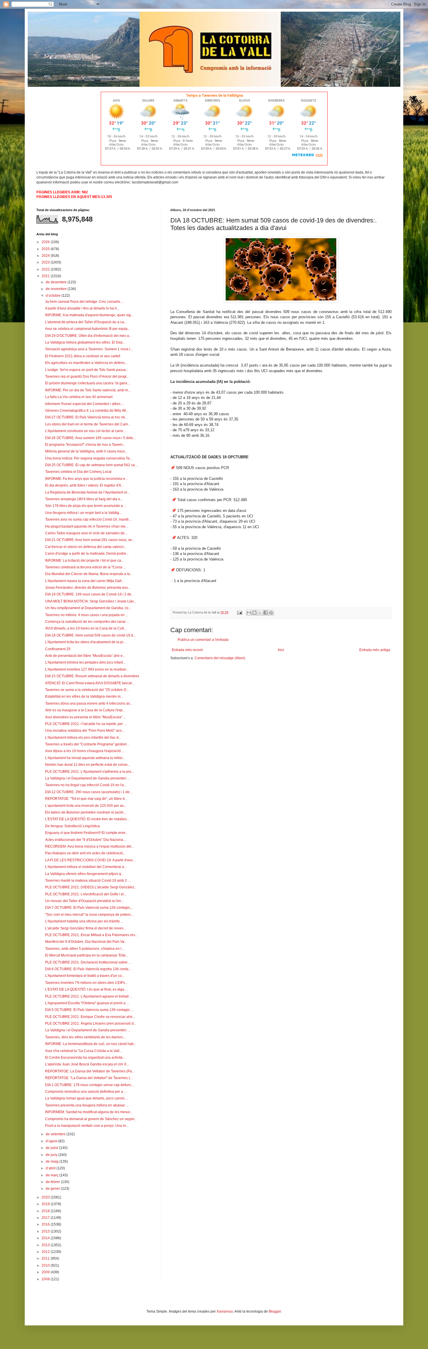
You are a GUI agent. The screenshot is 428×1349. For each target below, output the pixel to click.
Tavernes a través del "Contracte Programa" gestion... (87, 744)
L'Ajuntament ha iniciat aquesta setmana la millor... (85, 758)
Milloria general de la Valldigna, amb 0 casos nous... (86, 451)
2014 (46, 1238)
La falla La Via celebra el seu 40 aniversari (79, 397)
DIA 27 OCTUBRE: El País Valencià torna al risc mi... (86, 417)
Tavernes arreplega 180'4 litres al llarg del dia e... (84, 499)
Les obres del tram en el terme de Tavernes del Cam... (87, 424)
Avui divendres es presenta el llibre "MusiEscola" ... (85, 717)
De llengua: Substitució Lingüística (72, 826)
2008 (46, 1279)
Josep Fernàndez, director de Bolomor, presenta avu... (87, 588)
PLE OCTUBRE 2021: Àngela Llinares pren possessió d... (90, 1023)
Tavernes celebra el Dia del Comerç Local (78, 472)
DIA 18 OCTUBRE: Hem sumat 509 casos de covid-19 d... (90, 635)
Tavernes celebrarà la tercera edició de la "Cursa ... (85, 567)
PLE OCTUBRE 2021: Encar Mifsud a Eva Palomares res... (91, 935)
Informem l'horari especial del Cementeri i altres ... (84, 404)
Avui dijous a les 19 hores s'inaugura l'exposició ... (84, 751)
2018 (46, 1211)
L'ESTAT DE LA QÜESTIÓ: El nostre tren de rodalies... (87, 819)
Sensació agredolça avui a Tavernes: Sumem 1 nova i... (89, 349)
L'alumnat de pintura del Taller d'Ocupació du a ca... (86, 322)
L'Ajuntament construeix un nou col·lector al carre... (85, 431)
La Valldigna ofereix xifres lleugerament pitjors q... (84, 874)
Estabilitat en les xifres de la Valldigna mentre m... (84, 696)
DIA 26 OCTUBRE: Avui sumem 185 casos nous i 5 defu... (90, 438)
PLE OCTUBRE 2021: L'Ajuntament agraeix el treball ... (88, 996)
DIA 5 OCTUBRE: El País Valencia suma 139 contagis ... (89, 1010)
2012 (46, 1252)
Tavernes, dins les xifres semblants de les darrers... (85, 1037)
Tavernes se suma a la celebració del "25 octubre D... (87, 690)
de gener (53, 1189)
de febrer (53, 1182)
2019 (46, 1204)
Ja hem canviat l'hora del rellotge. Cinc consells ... (84, 302)
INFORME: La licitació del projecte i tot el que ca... (84, 560)
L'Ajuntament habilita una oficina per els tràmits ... (84, 921)
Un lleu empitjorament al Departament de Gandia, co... (88, 608)
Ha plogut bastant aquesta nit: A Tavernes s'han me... (86, 526)
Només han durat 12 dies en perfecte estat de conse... (87, 765)
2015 (46, 1231)
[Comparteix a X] (260, 613)
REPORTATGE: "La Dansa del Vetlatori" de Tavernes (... (88, 1078)
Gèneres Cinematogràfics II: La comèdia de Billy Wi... (87, 411)
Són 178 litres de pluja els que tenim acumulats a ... (85, 506)
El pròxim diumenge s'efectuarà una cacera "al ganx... (87, 383)
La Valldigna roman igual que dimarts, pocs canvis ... (86, 1098)
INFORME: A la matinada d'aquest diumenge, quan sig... (89, 315)
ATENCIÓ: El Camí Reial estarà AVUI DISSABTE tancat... (89, 683)
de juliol (52, 1148)
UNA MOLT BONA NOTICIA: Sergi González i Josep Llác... (91, 601)
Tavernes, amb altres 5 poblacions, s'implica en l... (84, 949)
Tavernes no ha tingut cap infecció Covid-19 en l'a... (85, 785)
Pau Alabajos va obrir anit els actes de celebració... (85, 853)
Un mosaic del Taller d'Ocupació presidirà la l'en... (84, 901)
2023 (46, 262)
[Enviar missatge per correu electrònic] (239, 612)
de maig (52, 1161)
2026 (46, 242)
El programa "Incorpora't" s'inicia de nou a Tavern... (85, 445)
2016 (46, 1224)
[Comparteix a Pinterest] (271, 613)
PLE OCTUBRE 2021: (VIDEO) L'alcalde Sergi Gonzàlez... (91, 887)
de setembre (56, 1134)
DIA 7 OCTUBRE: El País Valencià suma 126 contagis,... (89, 908)
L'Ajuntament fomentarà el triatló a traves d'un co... (84, 976)
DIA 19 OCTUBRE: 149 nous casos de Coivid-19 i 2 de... (89, 594)
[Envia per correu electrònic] (249, 613)
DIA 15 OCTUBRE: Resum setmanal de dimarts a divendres (92, 676)
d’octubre (53, 296)
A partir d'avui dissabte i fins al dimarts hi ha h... (82, 308)
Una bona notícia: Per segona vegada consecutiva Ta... (88, 458)
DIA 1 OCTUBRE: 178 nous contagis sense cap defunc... (89, 1085)
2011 (46, 1258)
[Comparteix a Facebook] (265, 613)
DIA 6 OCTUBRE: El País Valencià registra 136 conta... (88, 969)
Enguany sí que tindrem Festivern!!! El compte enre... (86, 833)
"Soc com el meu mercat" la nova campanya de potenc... (89, 915)
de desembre (57, 282)
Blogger (275, 1311)
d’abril (51, 1168)
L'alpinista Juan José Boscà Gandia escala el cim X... (87, 1064)
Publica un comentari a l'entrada (203, 640)
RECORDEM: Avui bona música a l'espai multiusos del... (89, 846)
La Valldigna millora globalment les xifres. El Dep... (85, 342)
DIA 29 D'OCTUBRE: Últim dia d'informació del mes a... (88, 336)
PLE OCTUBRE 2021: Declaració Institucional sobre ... (88, 962)
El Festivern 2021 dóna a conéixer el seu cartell (82, 356)
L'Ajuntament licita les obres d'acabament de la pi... (85, 642)
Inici (281, 650)
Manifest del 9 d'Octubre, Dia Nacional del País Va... (86, 942)
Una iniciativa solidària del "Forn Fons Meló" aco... (84, 731)
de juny (52, 1155)
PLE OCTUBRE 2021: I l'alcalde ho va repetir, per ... (85, 724)
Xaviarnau (225, 1311)
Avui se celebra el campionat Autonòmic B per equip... (87, 329)
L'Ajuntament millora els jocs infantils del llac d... (83, 738)
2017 (46, 1218)
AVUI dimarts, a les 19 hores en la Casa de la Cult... (85, 628)
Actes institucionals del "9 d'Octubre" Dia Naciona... (85, 840)
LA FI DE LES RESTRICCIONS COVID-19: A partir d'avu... (90, 860)
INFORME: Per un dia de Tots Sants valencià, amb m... (88, 390)
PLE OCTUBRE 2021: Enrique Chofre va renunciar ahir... (90, 1017)
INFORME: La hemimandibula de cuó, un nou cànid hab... (90, 1044)
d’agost (52, 1141)
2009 (46, 1272)
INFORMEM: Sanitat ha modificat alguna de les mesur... (88, 1112)
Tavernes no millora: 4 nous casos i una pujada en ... (86, 615)
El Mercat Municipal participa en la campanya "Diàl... (86, 955)
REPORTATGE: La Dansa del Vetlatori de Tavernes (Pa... (90, 1071)
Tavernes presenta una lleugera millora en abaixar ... (86, 1105)
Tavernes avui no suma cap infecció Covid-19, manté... (88, 519)
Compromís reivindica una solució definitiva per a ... (86, 1092)
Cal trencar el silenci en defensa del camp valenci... (85, 547)
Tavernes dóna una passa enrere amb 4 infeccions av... (88, 703)
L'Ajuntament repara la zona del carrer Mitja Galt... (84, 581)
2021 (46, 276)
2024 (46, 256)
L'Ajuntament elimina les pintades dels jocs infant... (85, 662)
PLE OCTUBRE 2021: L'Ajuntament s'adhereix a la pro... (89, 772)
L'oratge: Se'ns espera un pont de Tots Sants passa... (86, 370)
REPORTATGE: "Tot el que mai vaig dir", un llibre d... (86, 799)
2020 (46, 1197)
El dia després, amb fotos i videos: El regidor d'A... (84, 485)
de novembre (57, 289)
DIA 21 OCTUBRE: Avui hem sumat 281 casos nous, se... (90, 540)
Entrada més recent (187, 650)
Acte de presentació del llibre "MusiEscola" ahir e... (85, 656)
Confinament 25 (57, 649)
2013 (46, 1245)
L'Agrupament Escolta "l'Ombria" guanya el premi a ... (87, 1003)
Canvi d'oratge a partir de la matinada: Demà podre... (87, 553)
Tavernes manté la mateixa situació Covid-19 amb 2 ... (87, 880)
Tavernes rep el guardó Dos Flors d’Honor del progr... (87, 376)
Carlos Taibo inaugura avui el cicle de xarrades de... (86, 533)
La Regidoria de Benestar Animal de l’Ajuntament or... (87, 492)
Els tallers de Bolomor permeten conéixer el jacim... (85, 812)
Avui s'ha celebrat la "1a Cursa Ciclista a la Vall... (83, 1051)
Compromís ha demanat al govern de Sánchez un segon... (91, 1119)
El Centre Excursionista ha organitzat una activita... (85, 1057)
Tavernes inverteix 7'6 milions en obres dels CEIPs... (86, 983)
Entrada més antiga (374, 650)
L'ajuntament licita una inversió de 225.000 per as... (85, 806)
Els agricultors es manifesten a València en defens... (86, 363)
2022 (46, 269)
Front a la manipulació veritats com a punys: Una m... (86, 1126)
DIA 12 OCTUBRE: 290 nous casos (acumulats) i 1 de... (88, 792)
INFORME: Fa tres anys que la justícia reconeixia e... (86, 479)
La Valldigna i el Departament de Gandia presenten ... (87, 778)
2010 (46, 1265)
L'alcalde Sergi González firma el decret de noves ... (86, 928)
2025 (46, 249)
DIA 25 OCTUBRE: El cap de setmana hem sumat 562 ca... (91, 465)
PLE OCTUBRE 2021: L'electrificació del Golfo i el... (85, 894)
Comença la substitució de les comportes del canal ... (87, 622)
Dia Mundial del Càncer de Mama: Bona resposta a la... (88, 574)
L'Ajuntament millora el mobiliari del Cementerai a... (86, 867)
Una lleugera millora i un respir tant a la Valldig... (83, 513)
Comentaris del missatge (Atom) (219, 658)
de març (52, 1175)
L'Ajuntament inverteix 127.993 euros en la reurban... (87, 669)
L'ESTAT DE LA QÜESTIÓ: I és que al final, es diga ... (86, 989)
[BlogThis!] (254, 613)
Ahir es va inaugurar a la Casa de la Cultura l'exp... (85, 710)
